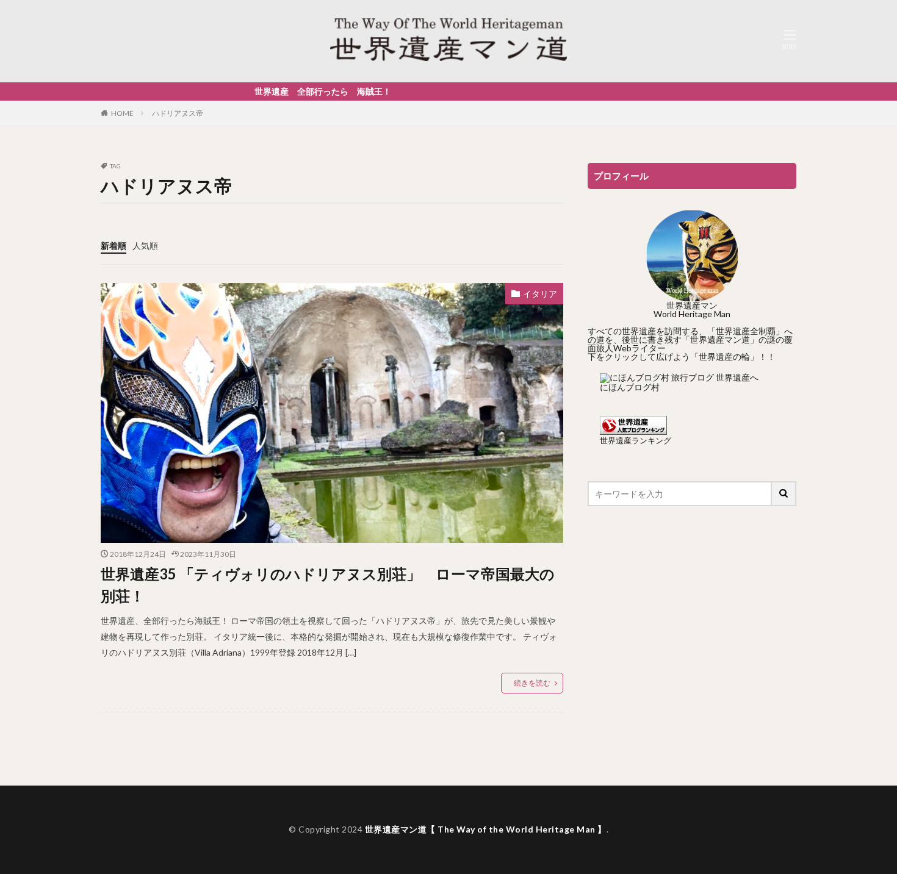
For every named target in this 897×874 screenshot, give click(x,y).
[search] (784, 493)
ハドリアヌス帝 (177, 113)
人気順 (145, 245)
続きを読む (532, 682)
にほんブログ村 (630, 387)
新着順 (113, 245)
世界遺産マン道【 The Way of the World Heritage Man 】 (486, 829)
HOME (122, 113)
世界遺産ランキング (635, 440)
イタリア (540, 293)
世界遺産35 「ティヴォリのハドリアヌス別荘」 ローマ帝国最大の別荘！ (328, 584)
